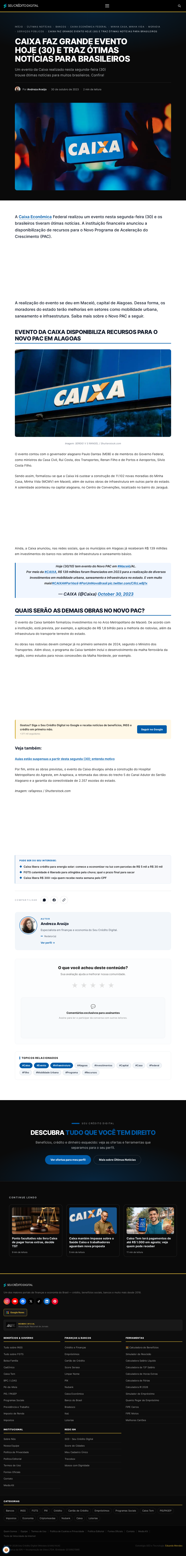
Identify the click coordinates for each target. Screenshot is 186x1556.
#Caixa (26, 1065)
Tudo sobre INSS (13, 1347)
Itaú (67, 1413)
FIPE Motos (132, 1413)
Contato (8, 1478)
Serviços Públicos (30, 31)
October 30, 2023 (116, 594)
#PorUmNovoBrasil (93, 583)
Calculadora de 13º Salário (140, 1367)
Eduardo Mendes (173, 1545)
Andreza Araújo (37, 89)
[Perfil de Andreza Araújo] (17, 89)
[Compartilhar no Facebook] (54, 900)
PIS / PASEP (10, 1393)
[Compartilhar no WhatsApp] (44, 900)
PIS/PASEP (165, 1510)
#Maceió (124, 566)
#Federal (154, 1065)
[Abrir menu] (107, 6)
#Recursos (91, 1072)
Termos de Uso (12, 1465)
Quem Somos (10, 1531)
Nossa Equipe (11, 1445)
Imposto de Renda (14, 1413)
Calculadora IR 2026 (137, 1387)
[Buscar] (179, 6)
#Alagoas (82, 1065)
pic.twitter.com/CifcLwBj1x (127, 583)
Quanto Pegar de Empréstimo (142, 1400)
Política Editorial (12, 1458)
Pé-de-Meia (10, 1387)
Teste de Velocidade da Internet (20, 1536)
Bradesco (70, 1406)
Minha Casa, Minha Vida (127, 26)
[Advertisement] (93, 270)
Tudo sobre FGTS (13, 1354)
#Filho (25, 1072)
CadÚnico (9, 1367)
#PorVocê (71, 583)
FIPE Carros (132, 1406)
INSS (23, 1510)
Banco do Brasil (73, 1400)
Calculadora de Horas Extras (142, 1373)
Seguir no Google (152, 729)
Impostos (9, 1420)
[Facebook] (23, 1301)
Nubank (69, 1387)
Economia (28, 1518)
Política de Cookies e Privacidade (67, 1531)
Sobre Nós (10, 1439)
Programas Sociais (14, 1400)
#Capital (123, 1065)
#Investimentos (103, 1065)
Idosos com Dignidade (77, 1465)
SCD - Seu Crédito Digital (79, 1439)
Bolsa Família (11, 1360)
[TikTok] (39, 1301)
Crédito (58, 1510)
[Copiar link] (64, 900)
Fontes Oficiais (12, 1472)
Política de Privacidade (16, 1452)
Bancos (61, 26)
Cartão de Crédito (75, 1360)
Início (19, 26)
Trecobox (70, 1458)
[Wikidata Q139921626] (49, 1545)
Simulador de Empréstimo (140, 1393)
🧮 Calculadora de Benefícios (142, 1347)
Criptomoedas (47, 1518)
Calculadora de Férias (138, 1380)
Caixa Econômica (35, 216)
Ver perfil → (48, 942)
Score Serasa (72, 1367)
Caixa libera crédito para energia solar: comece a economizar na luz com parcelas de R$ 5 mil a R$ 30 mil (93, 866)
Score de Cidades (75, 1445)
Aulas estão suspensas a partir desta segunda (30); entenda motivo (65, 759)
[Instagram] (7, 1301)
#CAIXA (50, 572)
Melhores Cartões (136, 1420)
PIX (66, 1380)
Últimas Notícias (39, 26)
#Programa (71, 1072)
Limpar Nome (72, 1373)
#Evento (41, 1065)
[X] (31, 1301)
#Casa (138, 1065)
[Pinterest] (55, 1301)
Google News (17, 1312)
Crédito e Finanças (75, 1347)
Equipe (24, 1531)
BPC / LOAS (10, 1380)
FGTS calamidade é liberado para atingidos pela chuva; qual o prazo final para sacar (79, 872)
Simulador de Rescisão (138, 1354)
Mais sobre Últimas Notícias (117, 1159)
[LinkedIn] (47, 1301)
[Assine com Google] (93, 1027)
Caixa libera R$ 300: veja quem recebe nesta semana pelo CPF (65, 878)
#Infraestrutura (61, 1065)
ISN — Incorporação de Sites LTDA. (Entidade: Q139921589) (49, 1549)
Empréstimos (72, 1354)
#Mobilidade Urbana (47, 1072)
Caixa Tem (9, 1373)
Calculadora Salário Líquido (141, 1360)
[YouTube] (15, 1301)
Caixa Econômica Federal (88, 26)
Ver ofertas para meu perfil (68, 1159)
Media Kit (9, 1485)
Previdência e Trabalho (16, 1406)
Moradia (154, 26)
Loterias (69, 1420)
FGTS (35, 1510)
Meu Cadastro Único (76, 1452)
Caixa (79, 1518)
